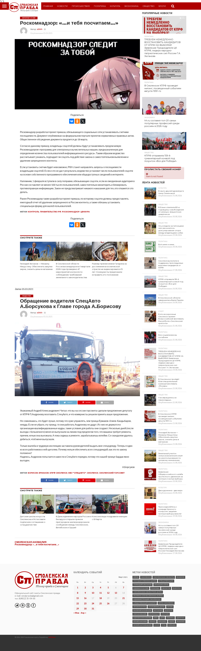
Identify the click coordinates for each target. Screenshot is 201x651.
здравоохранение (142, 618)
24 (93, 603)
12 (108, 593)
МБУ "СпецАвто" (77, 473)
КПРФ (135, 577)
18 (100, 598)
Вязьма (172, 625)
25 (100, 603)
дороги (168, 610)
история (158, 610)
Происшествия (81, 6)
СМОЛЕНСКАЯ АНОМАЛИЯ (30, 542)
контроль (33, 212)
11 (100, 593)
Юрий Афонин (140, 621)
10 (93, 593)
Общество (149, 6)
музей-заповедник (142, 625)
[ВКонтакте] (71, 121)
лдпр (171, 621)
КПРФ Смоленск (58, 473)
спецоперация (166, 581)
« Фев (76, 613)
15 (77, 598)
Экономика (131, 6)
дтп (162, 618)
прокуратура (139, 607)
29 (77, 608)
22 (77, 603)
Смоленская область (163, 577)
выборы (177, 588)
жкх (156, 618)
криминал (154, 614)
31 (93, 608)
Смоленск (92, 473)
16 (85, 598)
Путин (170, 607)
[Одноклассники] (77, 121)
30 (85, 608)
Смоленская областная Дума (147, 592)
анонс (152, 621)
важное (180, 577)
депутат (180, 618)
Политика (100, 6)
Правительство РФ (50, 212)
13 (116, 593)
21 (123, 598)
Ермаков (44, 473)
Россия (165, 614)
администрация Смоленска (146, 599)
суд (164, 625)
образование (139, 614)
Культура (115, 6)
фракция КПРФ (161, 585)
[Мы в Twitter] (17, 605)
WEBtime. (52, 637)
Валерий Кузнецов (142, 610)
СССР (156, 625)
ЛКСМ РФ (166, 588)
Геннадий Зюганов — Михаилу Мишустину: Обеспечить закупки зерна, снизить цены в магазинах (36, 266)
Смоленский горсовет (112, 473)
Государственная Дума (144, 581)
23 (85, 603)
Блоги (162, 6)
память (170, 618)
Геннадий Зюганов (142, 585)
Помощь (155, 588)
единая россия (140, 588)
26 (108, 603)
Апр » (83, 613)
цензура (85, 212)
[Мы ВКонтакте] (22, 605)
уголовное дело (156, 607)
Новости (62, 6)
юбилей (180, 621)
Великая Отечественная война (148, 596)
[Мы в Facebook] (33, 605)
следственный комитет (144, 603)
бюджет (162, 621)
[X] (82, 121)
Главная (48, 6)
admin (39, 29)
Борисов (33, 473)
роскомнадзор (71, 212)
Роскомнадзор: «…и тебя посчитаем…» (37, 544)
